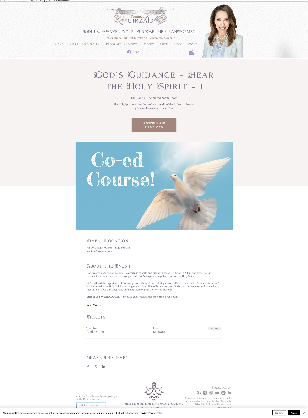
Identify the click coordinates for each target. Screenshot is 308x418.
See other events (154, 126)
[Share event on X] (95, 366)
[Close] (304, 412)
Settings (279, 412)
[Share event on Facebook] (88, 366)
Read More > (93, 306)
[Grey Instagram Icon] (211, 393)
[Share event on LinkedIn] (103, 366)
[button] (191, 52)
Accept (294, 412)
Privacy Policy (155, 412)
